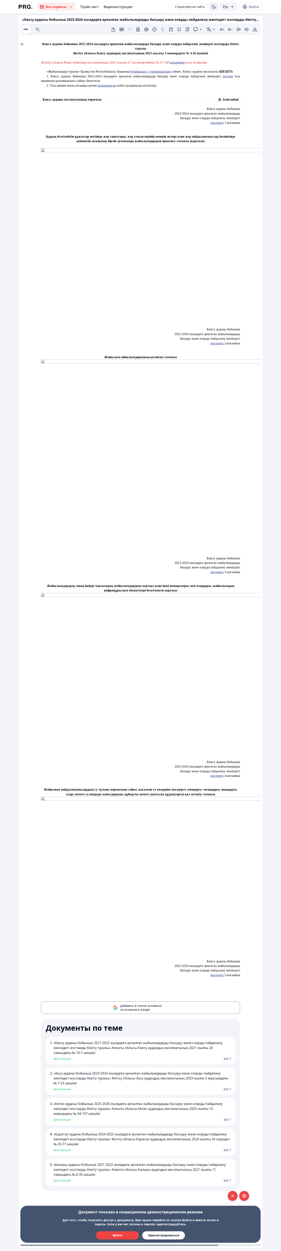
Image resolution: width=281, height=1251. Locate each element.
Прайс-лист (89, 7)
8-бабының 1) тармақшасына (151, 71)
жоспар (228, 76)
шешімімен (177, 62)
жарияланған (107, 85)
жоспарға (217, 122)
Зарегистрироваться (163, 1235)
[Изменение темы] (214, 7)
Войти (117, 1235)
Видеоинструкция (118, 7)
